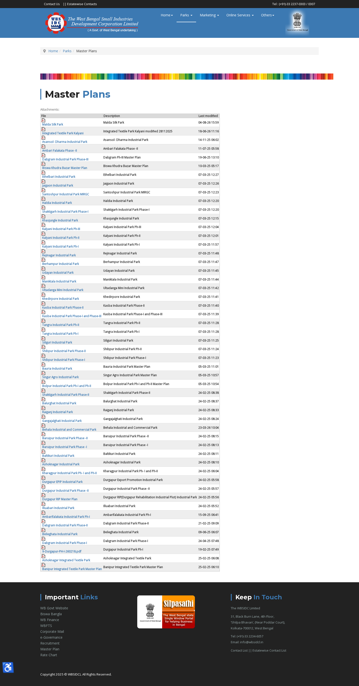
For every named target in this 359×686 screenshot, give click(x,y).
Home (165, 15)
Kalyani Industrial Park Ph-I (60, 246)
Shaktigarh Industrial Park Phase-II (65, 394)
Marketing (208, 15)
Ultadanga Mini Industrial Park (62, 290)
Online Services (238, 15)
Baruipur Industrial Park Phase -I (64, 447)
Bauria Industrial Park (57, 368)
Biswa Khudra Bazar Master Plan (64, 168)
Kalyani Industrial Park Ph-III (61, 229)
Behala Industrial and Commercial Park (69, 429)
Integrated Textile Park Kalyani (63, 133)
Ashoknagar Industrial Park (60, 464)
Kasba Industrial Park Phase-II (63, 307)
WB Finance (49, 619)
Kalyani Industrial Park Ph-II (60, 237)
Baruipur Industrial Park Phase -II (65, 438)
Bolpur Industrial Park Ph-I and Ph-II (66, 386)
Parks (185, 15)
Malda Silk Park (52, 124)
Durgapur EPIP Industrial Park (62, 482)
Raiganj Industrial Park (57, 412)
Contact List (239, 650)
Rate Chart (48, 655)
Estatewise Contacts (82, 4)
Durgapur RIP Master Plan (59, 499)
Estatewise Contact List (269, 650)
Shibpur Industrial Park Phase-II (64, 351)
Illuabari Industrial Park (58, 508)
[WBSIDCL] (92, 23)
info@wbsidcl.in (251, 642)
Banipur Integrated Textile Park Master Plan (72, 569)
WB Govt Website (54, 608)
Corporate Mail (52, 631)
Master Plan (49, 649)
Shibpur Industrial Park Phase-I (63, 360)
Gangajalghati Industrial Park (62, 421)
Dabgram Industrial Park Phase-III (65, 159)
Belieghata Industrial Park (59, 534)
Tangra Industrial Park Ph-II (60, 325)
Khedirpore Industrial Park (60, 299)
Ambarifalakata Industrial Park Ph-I (66, 517)
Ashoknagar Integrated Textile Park (66, 560)
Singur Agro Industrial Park (60, 377)
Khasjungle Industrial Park (60, 220)
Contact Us (52, 4)
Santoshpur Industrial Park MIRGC (65, 194)
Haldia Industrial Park (57, 203)
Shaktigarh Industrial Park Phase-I (65, 211)
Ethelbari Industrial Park (58, 176)
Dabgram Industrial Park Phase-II (65, 525)
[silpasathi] (166, 611)
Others (266, 15)
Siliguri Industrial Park (57, 342)
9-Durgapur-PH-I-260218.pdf (61, 551)
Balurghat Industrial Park (59, 403)
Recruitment (50, 643)
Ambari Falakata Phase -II (59, 150)
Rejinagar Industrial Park (59, 255)
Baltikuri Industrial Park (58, 455)
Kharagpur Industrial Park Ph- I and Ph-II (69, 473)
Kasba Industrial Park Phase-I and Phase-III (71, 316)
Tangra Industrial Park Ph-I (60, 333)
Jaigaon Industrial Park (57, 185)
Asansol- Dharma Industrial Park (64, 142)
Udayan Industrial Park (58, 272)
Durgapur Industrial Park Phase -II (65, 490)
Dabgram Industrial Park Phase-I (64, 543)
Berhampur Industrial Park (60, 264)
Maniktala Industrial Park (59, 281)
